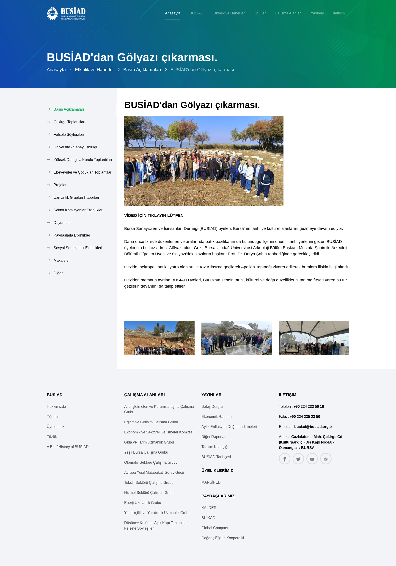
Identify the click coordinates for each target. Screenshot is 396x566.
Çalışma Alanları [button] (288, 13)
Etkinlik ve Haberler (94, 69)
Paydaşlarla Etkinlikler (72, 235)
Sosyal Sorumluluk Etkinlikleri (78, 248)
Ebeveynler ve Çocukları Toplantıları (83, 172)
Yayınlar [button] (317, 13)
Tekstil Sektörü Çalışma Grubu (148, 482)
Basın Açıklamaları (142, 69)
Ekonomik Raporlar (217, 417)
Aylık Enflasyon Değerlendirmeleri (229, 427)
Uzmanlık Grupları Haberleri (76, 197)
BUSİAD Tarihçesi (216, 457)
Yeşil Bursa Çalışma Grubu (146, 452)
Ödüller (260, 13)
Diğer (58, 273)
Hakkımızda (56, 406)
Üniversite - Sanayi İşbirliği (75, 147)
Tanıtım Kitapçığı (214, 447)
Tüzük (52, 437)
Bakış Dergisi (212, 406)
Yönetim (53, 417)
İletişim (339, 13)
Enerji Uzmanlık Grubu (142, 503)
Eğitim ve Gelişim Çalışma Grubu (151, 422)
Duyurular (62, 223)
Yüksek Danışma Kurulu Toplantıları (83, 160)
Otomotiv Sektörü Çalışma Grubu (151, 462)
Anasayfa (172, 13)
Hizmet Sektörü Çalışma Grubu (149, 493)
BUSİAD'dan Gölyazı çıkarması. (203, 69)
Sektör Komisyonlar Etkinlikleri (78, 210)
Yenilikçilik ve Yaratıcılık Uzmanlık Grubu (157, 513)
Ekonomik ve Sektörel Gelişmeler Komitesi (158, 432)
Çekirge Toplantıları (69, 122)
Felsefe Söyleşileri (69, 134)
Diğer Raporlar (213, 437)
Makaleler (62, 260)
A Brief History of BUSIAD (68, 447)
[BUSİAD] (70, 13)
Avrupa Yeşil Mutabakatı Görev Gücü (154, 472)
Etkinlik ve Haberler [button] (229, 13)
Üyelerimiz (55, 427)
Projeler (60, 185)
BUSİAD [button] (197, 13)
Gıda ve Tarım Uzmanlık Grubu (149, 442)
